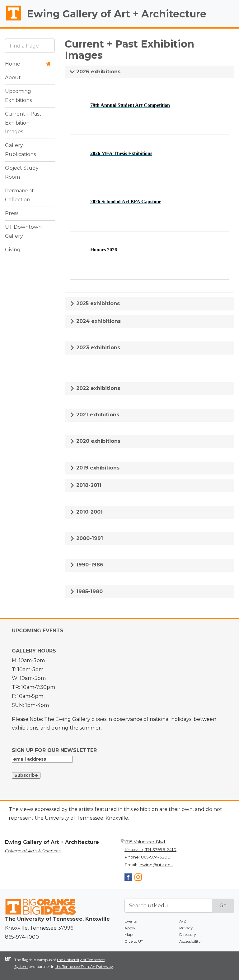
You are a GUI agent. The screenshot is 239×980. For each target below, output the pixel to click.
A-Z (182, 921)
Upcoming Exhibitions (18, 95)
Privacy (186, 928)
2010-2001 (89, 512)
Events (130, 921)
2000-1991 (89, 538)
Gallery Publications (20, 149)
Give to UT (133, 941)
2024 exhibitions (98, 321)
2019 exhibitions (97, 468)
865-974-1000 (22, 937)
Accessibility (190, 941)
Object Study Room (22, 172)
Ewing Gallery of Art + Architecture (116, 14)
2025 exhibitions (97, 303)
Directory (187, 934)
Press (11, 213)
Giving (13, 250)
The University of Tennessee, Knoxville (11, 20)
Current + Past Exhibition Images (23, 123)
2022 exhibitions (97, 388)
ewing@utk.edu (156, 864)
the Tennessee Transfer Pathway (84, 966)
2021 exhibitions (97, 415)
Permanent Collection (19, 195)
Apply (129, 928)
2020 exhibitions (97, 441)
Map (128, 934)
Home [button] (12, 64)
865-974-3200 (156, 856)
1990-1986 (89, 565)
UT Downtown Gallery (23, 231)
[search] (30, 46)
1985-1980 (89, 591)
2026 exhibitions (97, 72)
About (13, 77)
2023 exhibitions (97, 347)
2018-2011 (88, 485)
